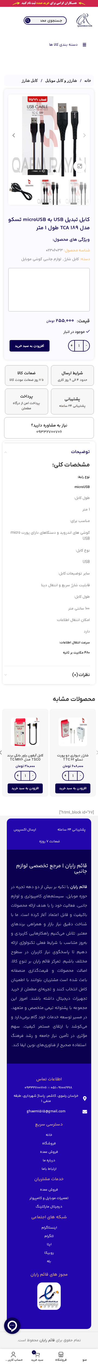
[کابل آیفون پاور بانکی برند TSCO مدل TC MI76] (25, 732)
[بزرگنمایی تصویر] (80, 166)
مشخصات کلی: (71, 465)
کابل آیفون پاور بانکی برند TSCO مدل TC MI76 (25, 757)
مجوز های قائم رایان (49, 1274)
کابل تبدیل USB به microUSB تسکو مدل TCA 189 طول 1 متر (49, 224)
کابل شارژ (30, 80)
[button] (84, 135)
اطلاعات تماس (49, 1079)
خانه (87, 80)
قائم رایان (47, 1340)
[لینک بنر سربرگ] (49, 3)
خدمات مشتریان (49, 1179)
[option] (54, 171)
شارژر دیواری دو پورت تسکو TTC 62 (72, 757)
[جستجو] (27, 20)
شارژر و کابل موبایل (60, 80)
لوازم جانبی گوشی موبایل (41, 259)
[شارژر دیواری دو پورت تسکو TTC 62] (73, 732)
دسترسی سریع (49, 1124)
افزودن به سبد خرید (29, 346)
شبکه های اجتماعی (49, 1217)
